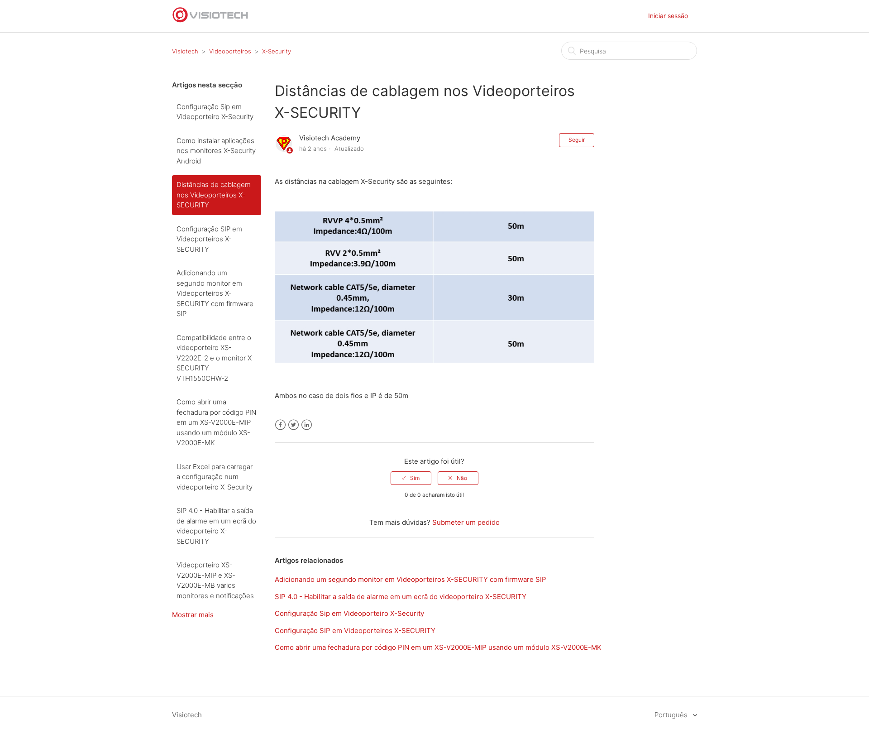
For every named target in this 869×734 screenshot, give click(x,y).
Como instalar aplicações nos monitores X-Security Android (216, 150)
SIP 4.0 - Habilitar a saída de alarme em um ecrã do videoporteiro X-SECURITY (216, 526)
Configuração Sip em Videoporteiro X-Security (215, 111)
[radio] (411, 478)
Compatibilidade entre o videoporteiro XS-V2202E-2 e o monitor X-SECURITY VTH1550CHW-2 (215, 358)
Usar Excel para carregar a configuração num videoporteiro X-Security (215, 476)
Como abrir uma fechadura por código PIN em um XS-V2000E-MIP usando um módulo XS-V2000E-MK (216, 422)
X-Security (276, 51)
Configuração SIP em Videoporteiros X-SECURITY (209, 239)
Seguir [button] (576, 139)
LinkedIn (306, 425)
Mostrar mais (193, 614)
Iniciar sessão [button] (668, 15)
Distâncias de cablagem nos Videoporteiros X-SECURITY (214, 194)
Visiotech (185, 51)
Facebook (280, 425)
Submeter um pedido (466, 522)
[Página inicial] (210, 20)
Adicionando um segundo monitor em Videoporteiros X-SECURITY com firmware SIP (215, 293)
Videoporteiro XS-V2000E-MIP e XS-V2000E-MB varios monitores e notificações (215, 580)
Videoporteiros (230, 51)
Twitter (293, 425)
